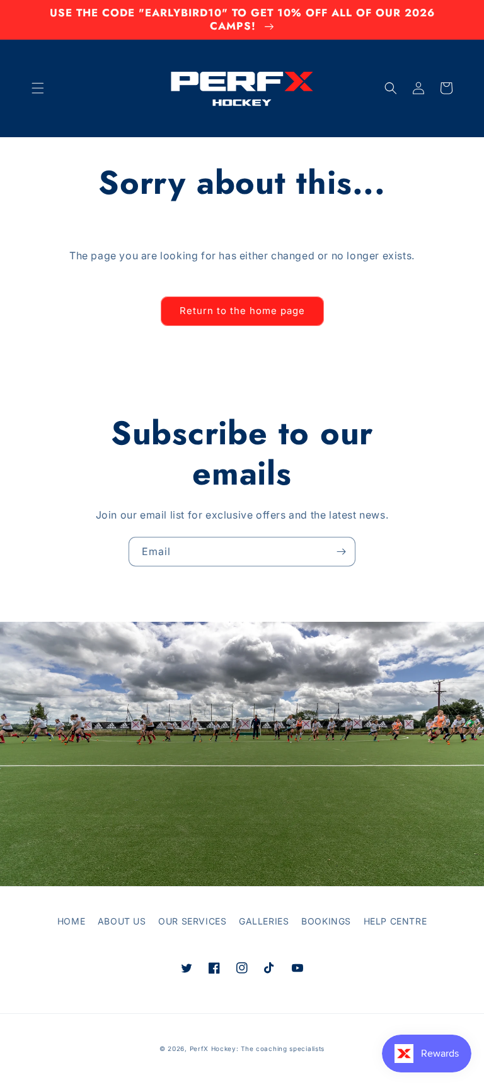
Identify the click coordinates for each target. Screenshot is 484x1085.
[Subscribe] (341, 551)
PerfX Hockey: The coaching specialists (257, 1048)
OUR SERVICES (192, 921)
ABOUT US (122, 921)
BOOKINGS (326, 921)
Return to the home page (242, 311)
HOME (71, 921)
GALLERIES (264, 921)
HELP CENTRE (395, 921)
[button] (38, 88)
